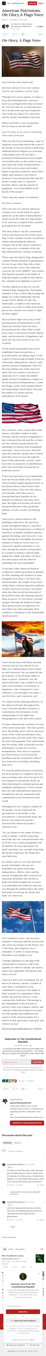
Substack (11, 1351)
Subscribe (32, 3)
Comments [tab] (7, 1143)
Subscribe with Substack (25, 1320)
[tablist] (12, 1142)
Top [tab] (4, 1249)
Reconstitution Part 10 (11, 1259)
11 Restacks (30, 1081)
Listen (40, 26)
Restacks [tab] (17, 1143)
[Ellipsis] (43, 1164)
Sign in (41, 3)
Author (10, 1167)
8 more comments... (9, 1237)
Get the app (34, 1345)
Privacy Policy (24, 1333)
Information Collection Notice (29, 1331)
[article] (23, 1261)
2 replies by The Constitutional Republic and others (25, 1193)
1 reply (12, 1227)
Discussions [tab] (20, 1249)
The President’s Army (13, 1255)
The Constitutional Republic (21, 24)
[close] (39, 1274)
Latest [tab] (10, 1249)
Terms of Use (28, 1328)
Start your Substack (17, 1345)
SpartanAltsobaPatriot (23, 26)
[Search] (41, 1249)
